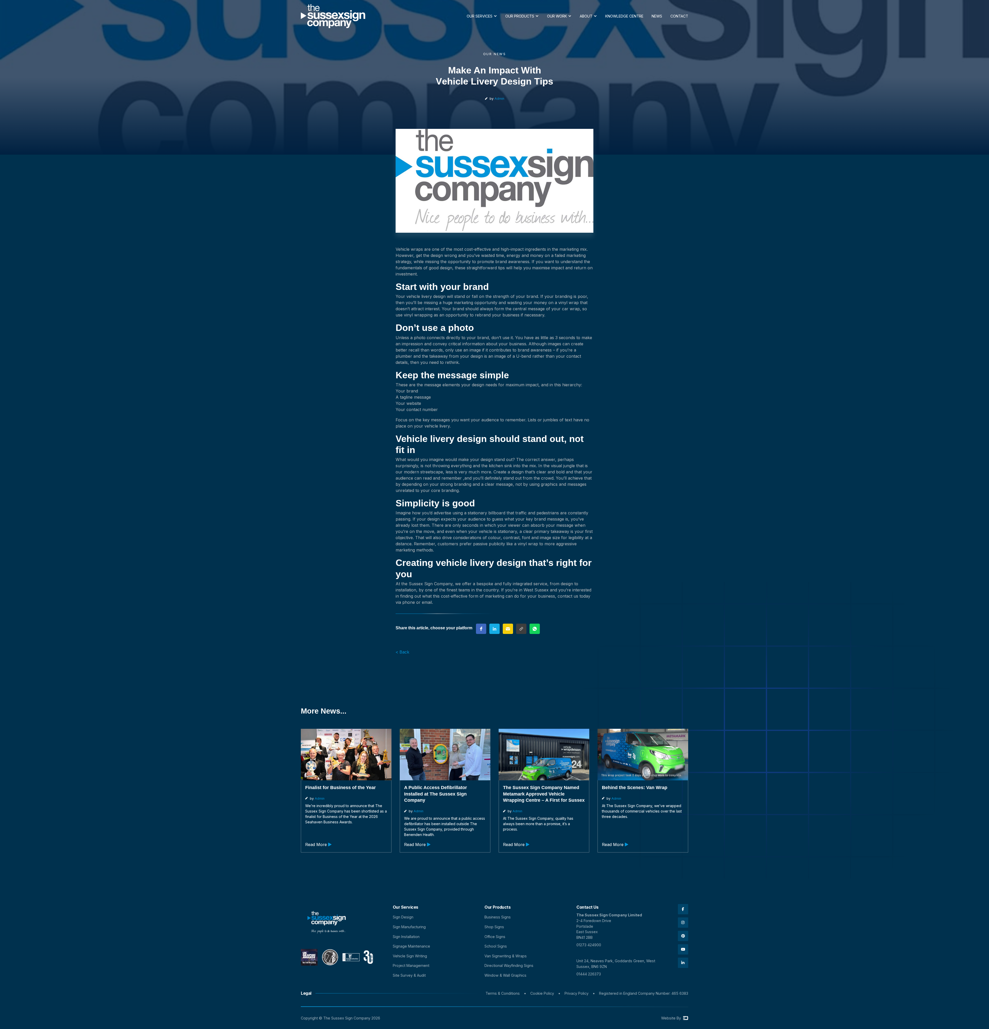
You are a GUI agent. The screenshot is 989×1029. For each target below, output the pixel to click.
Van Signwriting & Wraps (505, 956)
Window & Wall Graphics (505, 975)
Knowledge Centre (624, 16)
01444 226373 (588, 974)
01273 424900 (588, 945)
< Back (402, 652)
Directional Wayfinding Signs (508, 965)
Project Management (411, 965)
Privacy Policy (577, 993)
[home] (333, 16)
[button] (482, 16)
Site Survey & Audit (409, 975)
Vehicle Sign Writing (410, 956)
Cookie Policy (542, 993)
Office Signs (494, 936)
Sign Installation (406, 936)
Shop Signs (494, 927)
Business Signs (497, 917)
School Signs (495, 946)
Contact (679, 16)
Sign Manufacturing (409, 927)
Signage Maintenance (411, 946)
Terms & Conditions (502, 993)
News (657, 16)
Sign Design (403, 917)
